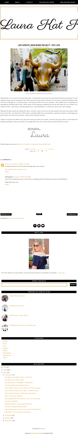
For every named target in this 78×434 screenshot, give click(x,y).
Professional (50, 149)
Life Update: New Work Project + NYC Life (18, 377)
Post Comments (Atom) (16, 218)
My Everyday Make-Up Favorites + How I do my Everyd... (23, 398)
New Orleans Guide (67, 2)
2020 (5, 367)
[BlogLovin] (43, 226)
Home (7, 2)
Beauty (5, 341)
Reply (7, 171)
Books (5, 343)
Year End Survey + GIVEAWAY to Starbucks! (19, 382)
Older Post (72, 214)
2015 (5, 372)
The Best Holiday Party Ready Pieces (17, 385)
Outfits (5, 350)
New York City (34, 149)
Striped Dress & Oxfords (17, 296)
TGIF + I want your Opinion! (14, 396)
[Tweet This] (42, 151)
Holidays (6, 348)
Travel (5, 357)
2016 (5, 370)
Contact (29, 2)
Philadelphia (7, 353)
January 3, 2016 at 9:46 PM (22, 177)
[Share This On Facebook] (38, 151)
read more (61, 273)
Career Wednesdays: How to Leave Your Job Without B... (23, 409)
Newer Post (6, 214)
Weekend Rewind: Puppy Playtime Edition (18, 404)
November (8, 415)
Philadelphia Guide (46, 2)
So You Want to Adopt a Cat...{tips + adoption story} (21, 390)
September (8, 420)
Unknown (8, 164)
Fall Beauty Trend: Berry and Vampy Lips (22, 325)
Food (4, 346)
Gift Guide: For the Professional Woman (18, 412)
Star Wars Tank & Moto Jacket (14, 380)
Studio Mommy (36, 433)
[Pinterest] (35, 226)
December (8, 375)
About (17, 2)
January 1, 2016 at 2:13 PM (20, 164)
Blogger (42, 428)
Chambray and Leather (16, 305)
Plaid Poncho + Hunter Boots (18, 315)
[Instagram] (39, 226)
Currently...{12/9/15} (11, 401)
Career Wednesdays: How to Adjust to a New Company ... (23, 388)
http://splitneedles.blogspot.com (15, 169)
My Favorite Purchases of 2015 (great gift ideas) (20, 393)
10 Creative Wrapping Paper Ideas (16, 406)
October (7, 418)
